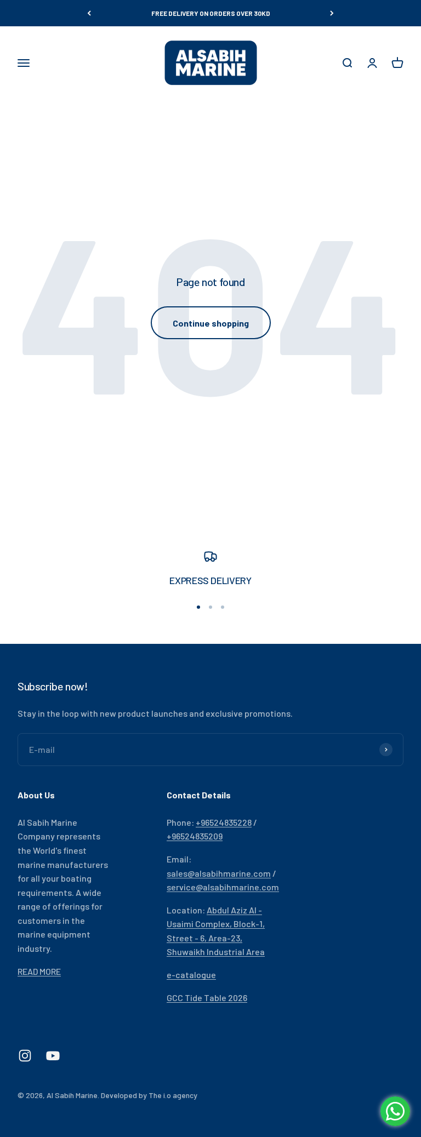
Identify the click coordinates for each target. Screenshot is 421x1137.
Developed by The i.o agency (149, 1095)
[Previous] (89, 13)
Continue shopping (211, 323)
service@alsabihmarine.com (223, 887)
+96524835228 (224, 822)
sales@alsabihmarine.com (219, 873)
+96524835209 (195, 836)
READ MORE (39, 971)
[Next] (332, 13)
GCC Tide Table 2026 (207, 997)
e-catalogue (191, 974)
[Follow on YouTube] (52, 1055)
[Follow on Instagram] (25, 1055)
